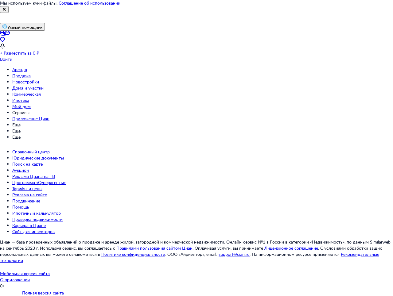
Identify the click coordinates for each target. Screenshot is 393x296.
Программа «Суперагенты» (39, 182)
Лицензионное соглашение (291, 248)
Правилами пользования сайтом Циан (154, 248)
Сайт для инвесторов (33, 231)
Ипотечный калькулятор (36, 213)
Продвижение (26, 201)
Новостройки (25, 82)
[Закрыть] (4, 9)
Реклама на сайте (29, 195)
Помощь (20, 207)
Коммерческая (26, 94)
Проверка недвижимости (37, 219)
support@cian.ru (234, 254)
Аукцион (20, 170)
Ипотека (20, 100)
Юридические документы (38, 158)
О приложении (15, 280)
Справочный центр (31, 152)
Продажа (21, 76)
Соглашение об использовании (89, 3)
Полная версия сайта (43, 293)
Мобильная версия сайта (25, 273)
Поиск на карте (27, 164)
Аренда (19, 69)
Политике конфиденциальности (133, 254)
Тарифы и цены (27, 188)
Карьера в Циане (29, 225)
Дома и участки (28, 88)
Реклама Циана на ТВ (33, 176)
